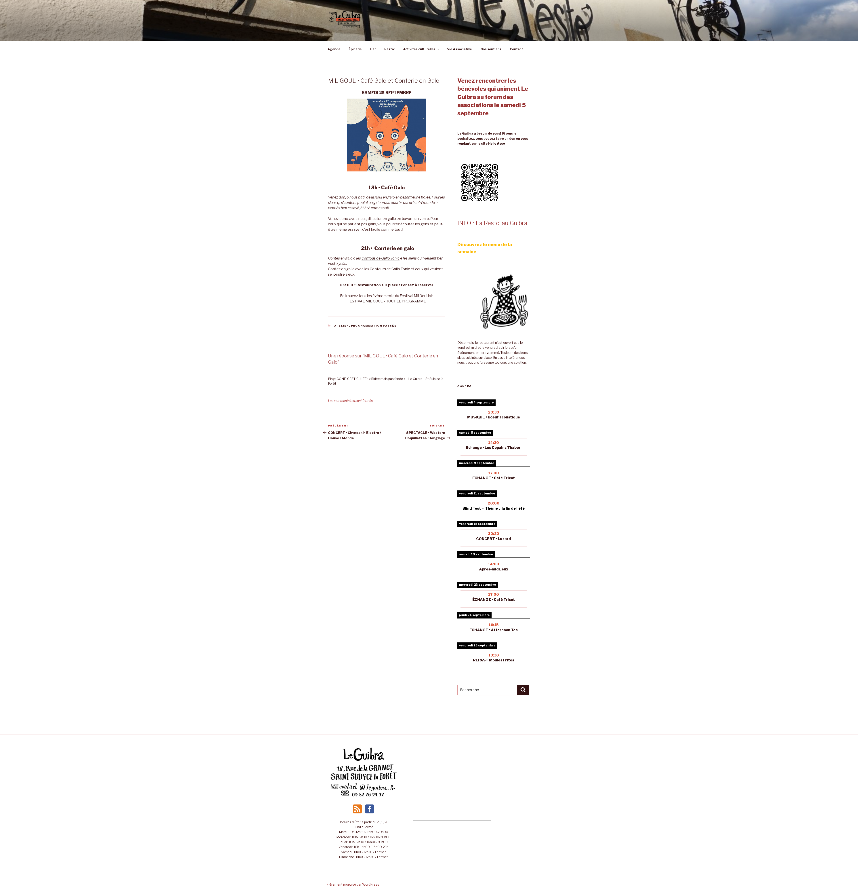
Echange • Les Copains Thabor (493, 447)
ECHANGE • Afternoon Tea (493, 630)
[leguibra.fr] (363, 760)
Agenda (334, 49)
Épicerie (355, 49)
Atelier (341, 325)
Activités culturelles (419, 49)
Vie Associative (459, 49)
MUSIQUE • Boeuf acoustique (493, 417)
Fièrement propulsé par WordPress (353, 884)
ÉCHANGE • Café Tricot (493, 599)
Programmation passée (374, 325)
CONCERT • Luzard (493, 539)
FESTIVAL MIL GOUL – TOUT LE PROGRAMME (386, 301)
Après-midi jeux (493, 569)
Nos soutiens (490, 49)
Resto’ (389, 49)
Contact (516, 49)
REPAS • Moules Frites (493, 660)
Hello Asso (496, 143)
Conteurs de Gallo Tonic (390, 269)
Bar (373, 49)
